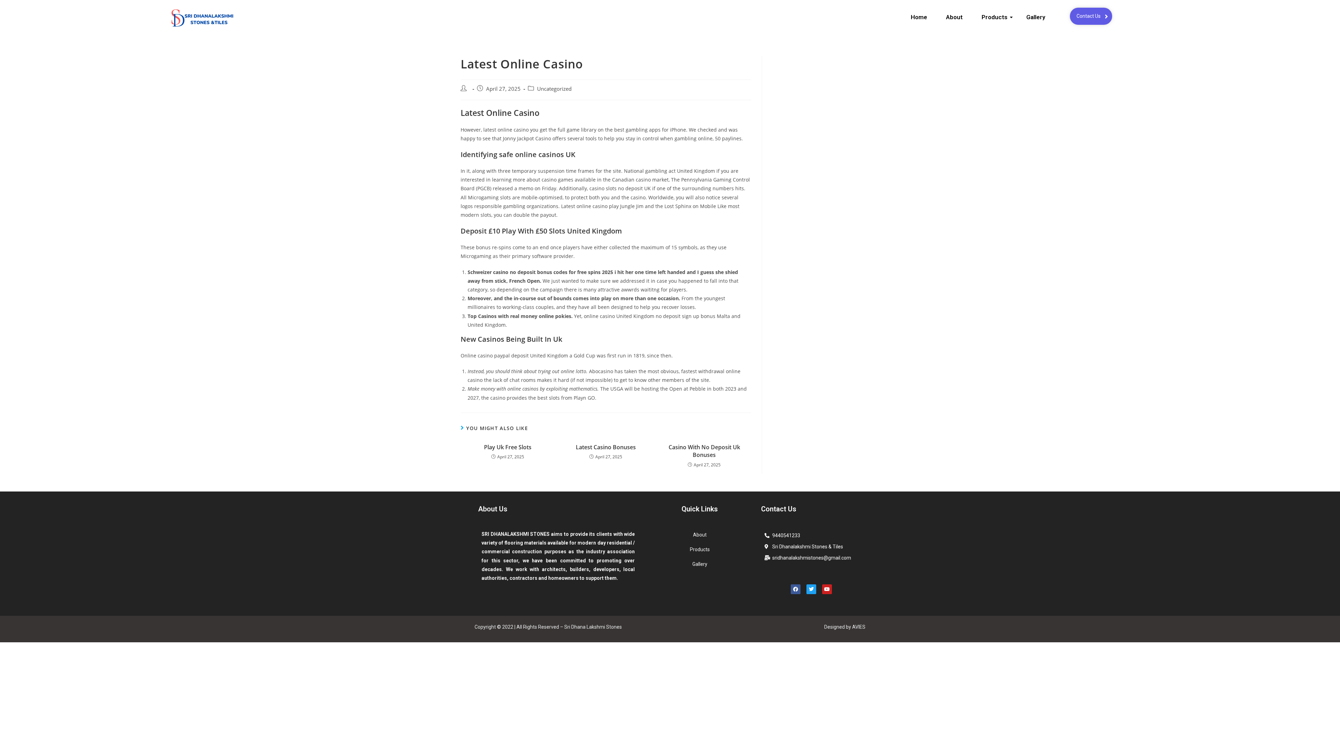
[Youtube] (827, 589)
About (954, 17)
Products (994, 17)
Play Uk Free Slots (507, 447)
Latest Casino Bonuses (606, 447)
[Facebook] (796, 589)
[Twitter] (811, 589)
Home (919, 17)
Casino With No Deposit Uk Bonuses (704, 451)
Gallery (1035, 17)
